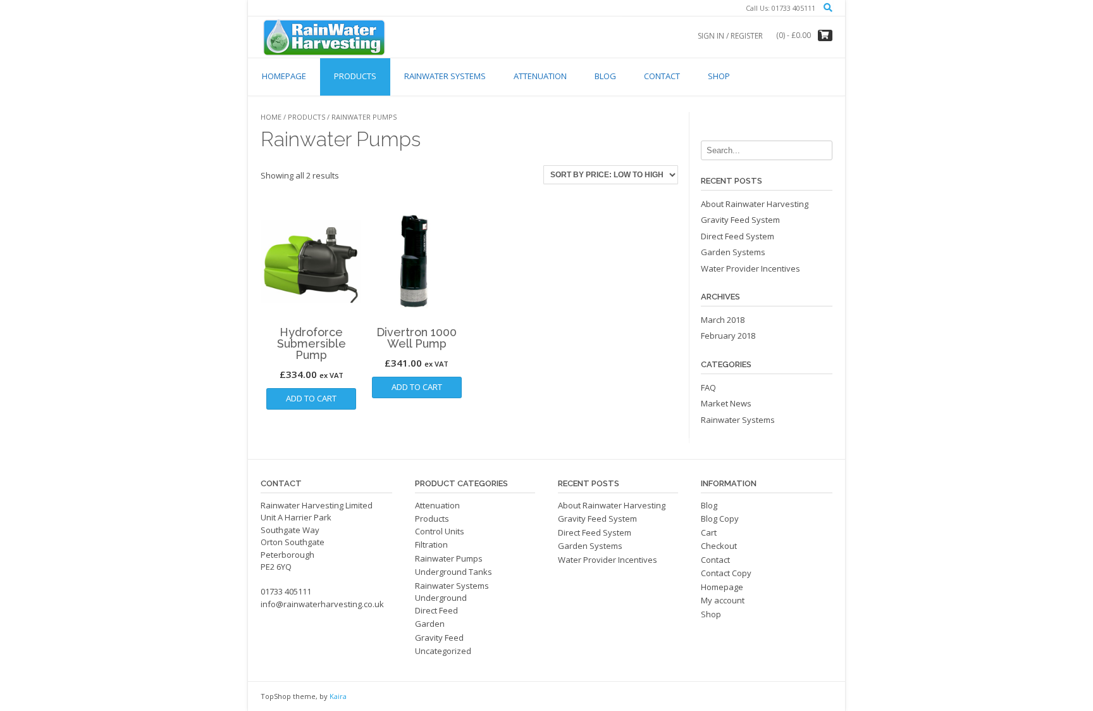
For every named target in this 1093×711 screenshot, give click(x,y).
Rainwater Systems (445, 76)
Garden (430, 623)
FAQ (708, 387)
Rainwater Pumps (449, 558)
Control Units (439, 531)
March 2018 (722, 319)
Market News (726, 403)
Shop (719, 76)
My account (722, 600)
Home (271, 117)
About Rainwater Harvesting (754, 204)
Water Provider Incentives (750, 268)
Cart (709, 532)
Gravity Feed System (740, 219)
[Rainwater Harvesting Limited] (324, 36)
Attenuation (540, 76)
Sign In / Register (730, 36)
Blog (605, 76)
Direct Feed (436, 610)
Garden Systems (733, 252)
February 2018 (728, 335)
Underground (441, 597)
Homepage (284, 76)
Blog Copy (720, 518)
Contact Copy (726, 573)
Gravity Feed (439, 637)
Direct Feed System (737, 236)
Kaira (338, 696)
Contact (662, 76)
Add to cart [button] (311, 398)
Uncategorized (443, 651)
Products (355, 76)
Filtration (431, 544)
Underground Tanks (453, 571)
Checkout (719, 545)
